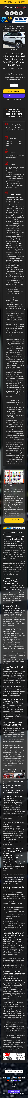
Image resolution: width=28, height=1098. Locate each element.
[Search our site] (21, 13)
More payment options (14, 99)
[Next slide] (23, 39)
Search (14, 1085)
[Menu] (7, 13)
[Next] (24, 771)
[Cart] (16, 13)
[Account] (12, 13)
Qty (14, 82)
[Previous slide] (4, 39)
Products (10, 26)
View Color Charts (14, 520)
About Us (14, 1086)
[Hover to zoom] (14, 39)
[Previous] (21, 771)
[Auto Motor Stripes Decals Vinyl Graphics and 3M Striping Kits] (14, 8)
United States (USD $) (13, 1071)
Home (4, 26)
